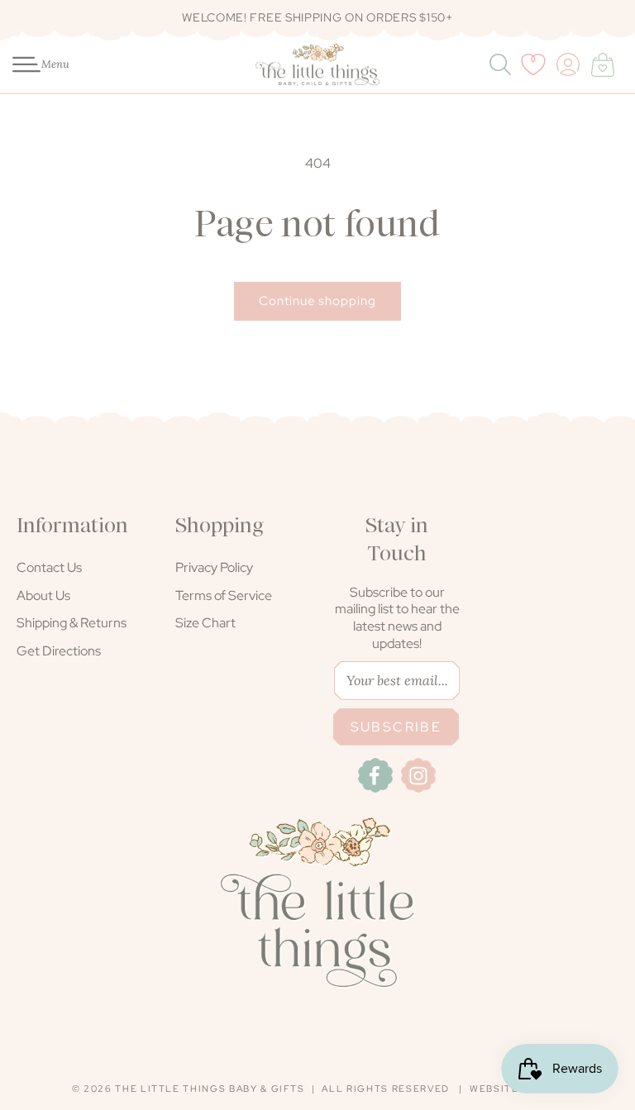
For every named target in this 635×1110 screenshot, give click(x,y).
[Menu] (17, 64)
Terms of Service (223, 595)
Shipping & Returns (72, 622)
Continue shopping (317, 301)
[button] (17, 64)
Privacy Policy (214, 567)
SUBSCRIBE (396, 727)
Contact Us (49, 567)
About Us (43, 595)
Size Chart (205, 622)
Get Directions (59, 651)
